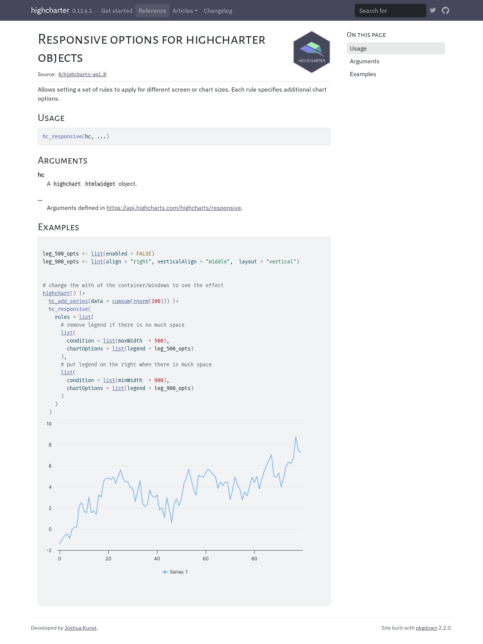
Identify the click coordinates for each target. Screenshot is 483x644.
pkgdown (426, 627)
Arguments (365, 61)
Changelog (218, 10)
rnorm (140, 301)
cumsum (121, 301)
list (97, 254)
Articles (182, 10)
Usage (358, 48)
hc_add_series (68, 301)
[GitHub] (445, 10)
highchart (56, 293)
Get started (116, 10)
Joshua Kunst (81, 627)
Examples (363, 74)
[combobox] (390, 10)
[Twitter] (433, 10)
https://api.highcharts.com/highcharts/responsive (173, 207)
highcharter (50, 10)
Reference (152, 10)
